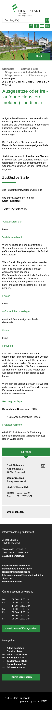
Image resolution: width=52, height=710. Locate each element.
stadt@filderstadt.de (18, 487)
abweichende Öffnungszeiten (21, 628)
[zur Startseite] (26, 10)
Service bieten (30, 68)
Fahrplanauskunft (16, 481)
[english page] (47, 27)
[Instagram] (36, 27)
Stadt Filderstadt (11, 201)
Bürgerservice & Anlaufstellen (23, 72)
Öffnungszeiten (15, 512)
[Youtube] (42, 27)
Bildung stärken (15, 657)
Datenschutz (23, 565)
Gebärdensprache (12, 581)
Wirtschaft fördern (17, 654)
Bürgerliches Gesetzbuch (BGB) (19, 409)
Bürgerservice (13, 75)
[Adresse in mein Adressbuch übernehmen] (42, 466)
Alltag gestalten (15, 648)
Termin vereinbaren (21, 677)
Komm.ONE (40, 701)
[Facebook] (31, 27)
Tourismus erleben (17, 661)
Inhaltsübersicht (16, 667)
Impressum (8, 565)
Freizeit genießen (16, 664)
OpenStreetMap (15, 478)
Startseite (8, 68)
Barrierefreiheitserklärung (16, 572)
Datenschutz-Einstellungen (17, 568)
